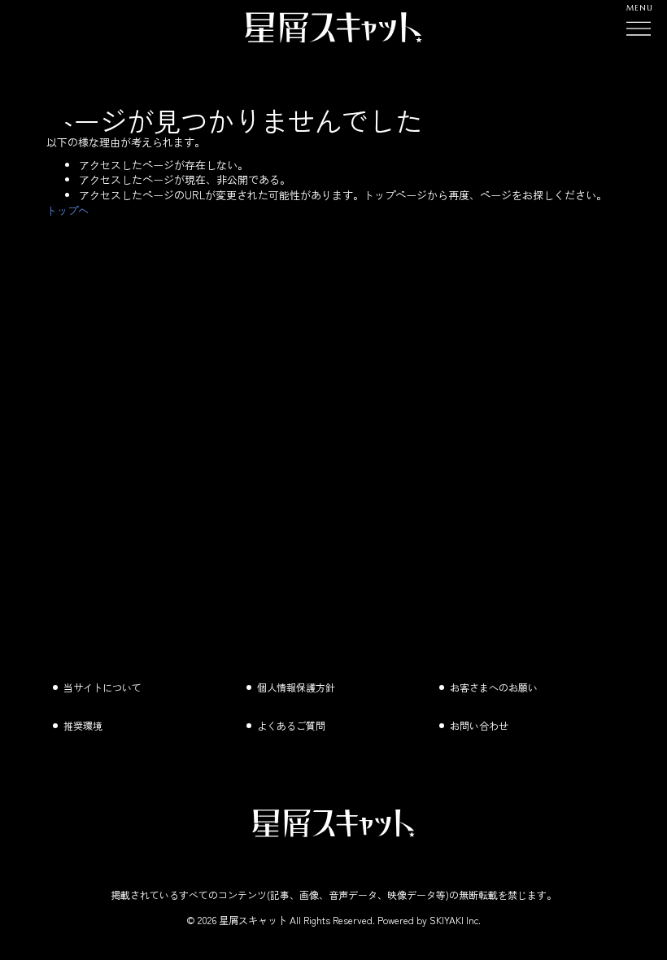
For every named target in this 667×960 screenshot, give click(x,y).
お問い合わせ (479, 725)
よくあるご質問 (291, 725)
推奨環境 (82, 725)
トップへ (67, 210)
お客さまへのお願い (494, 687)
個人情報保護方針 (296, 687)
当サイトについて (102, 687)
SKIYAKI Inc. (455, 920)
